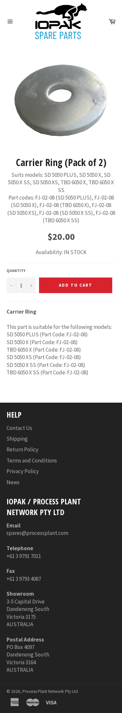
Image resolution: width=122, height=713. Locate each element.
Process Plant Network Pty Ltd (50, 691)
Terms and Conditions (32, 460)
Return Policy (22, 449)
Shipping (17, 438)
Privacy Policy (23, 471)
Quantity (16, 270)
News (13, 482)
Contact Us (19, 428)
